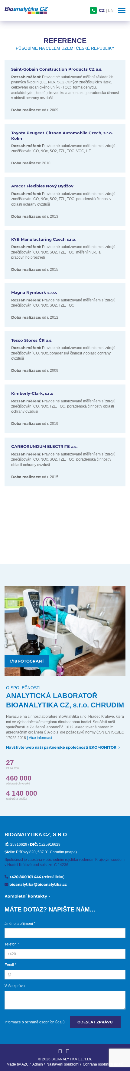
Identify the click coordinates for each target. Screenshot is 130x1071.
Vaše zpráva (15, 986)
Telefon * (12, 944)
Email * (10, 965)
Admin (37, 1064)
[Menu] (121, 10)
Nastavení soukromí (63, 1064)
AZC (25, 1064)
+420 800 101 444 (36, 877)
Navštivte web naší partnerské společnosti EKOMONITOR (61, 747)
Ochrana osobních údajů (103, 1064)
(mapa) (71, 852)
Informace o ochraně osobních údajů (35, 1022)
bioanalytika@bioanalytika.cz (38, 884)
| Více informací (39, 738)
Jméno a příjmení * (20, 924)
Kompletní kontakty (26, 896)
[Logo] (26, 10)
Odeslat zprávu (95, 1022)
